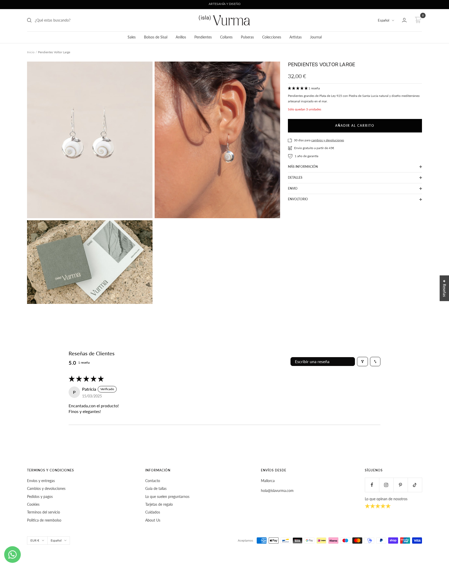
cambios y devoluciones (327, 140)
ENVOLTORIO (298, 199)
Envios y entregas (41, 480)
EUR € (34, 540)
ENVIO (293, 188)
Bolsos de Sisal (155, 37)
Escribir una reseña (312, 361)
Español (383, 20)
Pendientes (203, 37)
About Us (152, 520)
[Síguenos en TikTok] (415, 485)
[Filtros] (362, 361)
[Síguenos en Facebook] (372, 485)
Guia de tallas (156, 488)
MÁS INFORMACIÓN (303, 167)
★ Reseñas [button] (444, 288)
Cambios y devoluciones (46, 488)
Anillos (181, 37)
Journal (316, 37)
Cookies (33, 504)
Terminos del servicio (43, 512)
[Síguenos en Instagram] (386, 485)
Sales (132, 37)
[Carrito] (417, 20)
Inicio (31, 52)
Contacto (152, 480)
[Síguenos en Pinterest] (400, 485)
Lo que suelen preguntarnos (167, 496)
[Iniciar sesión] (404, 20)
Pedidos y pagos (40, 496)
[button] (298, 88)
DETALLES (295, 177)
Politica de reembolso (44, 520)
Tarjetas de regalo (159, 504)
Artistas (295, 37)
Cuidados (152, 512)
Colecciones (271, 37)
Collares (226, 37)
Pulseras (247, 37)
